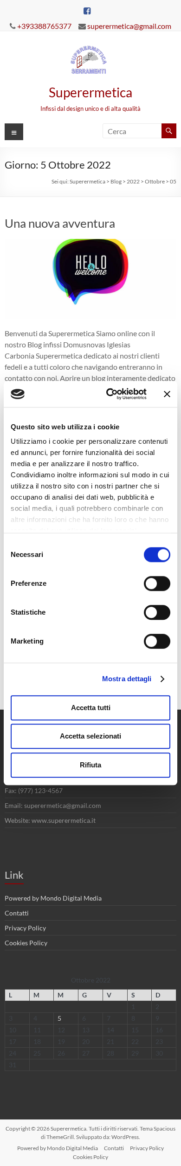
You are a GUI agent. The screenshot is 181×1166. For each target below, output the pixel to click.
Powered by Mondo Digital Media (53, 898)
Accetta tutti (90, 708)
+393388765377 (44, 25)
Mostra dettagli (127, 679)
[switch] (157, 583)
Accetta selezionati (90, 736)
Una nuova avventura (60, 223)
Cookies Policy (26, 943)
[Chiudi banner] (167, 394)
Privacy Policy (25, 928)
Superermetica (90, 92)
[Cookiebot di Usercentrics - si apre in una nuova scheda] (110, 394)
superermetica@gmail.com (129, 25)
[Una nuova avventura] (91, 243)
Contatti (17, 913)
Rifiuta (90, 765)
